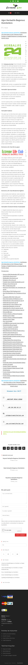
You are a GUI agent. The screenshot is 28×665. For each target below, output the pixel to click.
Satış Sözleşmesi (6, 651)
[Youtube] (17, 554)
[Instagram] (13, 554)
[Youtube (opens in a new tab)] (18, 1)
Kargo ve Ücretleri (7, 649)
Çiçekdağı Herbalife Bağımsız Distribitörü (10, 577)
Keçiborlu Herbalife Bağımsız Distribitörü (14, 478)
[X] (4, 554)
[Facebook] (8, 554)
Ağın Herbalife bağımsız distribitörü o (11, 32)
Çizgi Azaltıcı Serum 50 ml (9, 276)
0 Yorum (5, 27)
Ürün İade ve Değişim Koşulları (10, 655)
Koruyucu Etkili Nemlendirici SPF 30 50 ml (13, 274)
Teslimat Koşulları (7, 653)
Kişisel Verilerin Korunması (9, 638)
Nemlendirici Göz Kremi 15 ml (10, 278)
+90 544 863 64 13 (14, 407)
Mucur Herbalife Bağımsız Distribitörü (9, 572)
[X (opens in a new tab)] (10, 1)
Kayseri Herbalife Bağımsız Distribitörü (14, 458)
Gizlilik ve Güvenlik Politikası (9, 633)
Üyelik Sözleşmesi (7, 640)
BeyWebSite (20, 663)
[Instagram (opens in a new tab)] (15, 1)
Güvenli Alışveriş (6, 636)
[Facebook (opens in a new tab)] (13, 1)
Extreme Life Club (8, 64)
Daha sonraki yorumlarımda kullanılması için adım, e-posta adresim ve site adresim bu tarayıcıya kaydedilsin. (13, 523)
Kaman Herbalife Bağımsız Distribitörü (9, 574)
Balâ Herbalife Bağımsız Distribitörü (14, 468)
